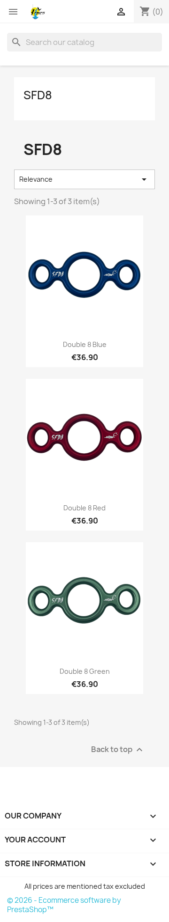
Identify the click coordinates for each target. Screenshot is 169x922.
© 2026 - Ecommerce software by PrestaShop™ (64, 905)
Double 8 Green (85, 671)
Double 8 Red (84, 507)
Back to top (118, 750)
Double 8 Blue (85, 344)
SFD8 (37, 95)
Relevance (84, 179)
